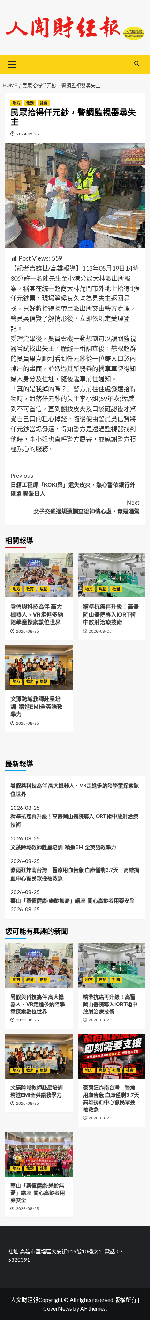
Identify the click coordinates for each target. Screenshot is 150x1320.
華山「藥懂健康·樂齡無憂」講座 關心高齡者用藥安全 (72, 900)
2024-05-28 (27, 133)
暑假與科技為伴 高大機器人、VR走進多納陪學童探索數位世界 (36, 614)
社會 (43, 103)
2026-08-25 (27, 631)
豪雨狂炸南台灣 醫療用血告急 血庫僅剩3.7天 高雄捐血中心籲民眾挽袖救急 (74, 874)
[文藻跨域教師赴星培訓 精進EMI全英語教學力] (39, 667)
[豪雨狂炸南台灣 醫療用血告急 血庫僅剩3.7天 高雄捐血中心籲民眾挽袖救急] (111, 1056)
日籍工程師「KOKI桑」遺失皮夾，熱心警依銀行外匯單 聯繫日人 (72, 484)
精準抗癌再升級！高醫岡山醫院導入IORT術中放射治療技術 (111, 614)
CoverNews (57, 1308)
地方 (16, 103)
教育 (30, 589)
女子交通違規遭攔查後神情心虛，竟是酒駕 (86, 507)
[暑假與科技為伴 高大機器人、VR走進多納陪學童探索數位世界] (39, 575)
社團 (116, 589)
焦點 (30, 103)
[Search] (137, 64)
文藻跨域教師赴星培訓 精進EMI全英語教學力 (36, 706)
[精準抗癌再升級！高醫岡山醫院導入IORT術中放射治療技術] (111, 575)
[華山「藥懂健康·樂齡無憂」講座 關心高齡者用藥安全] (39, 1154)
